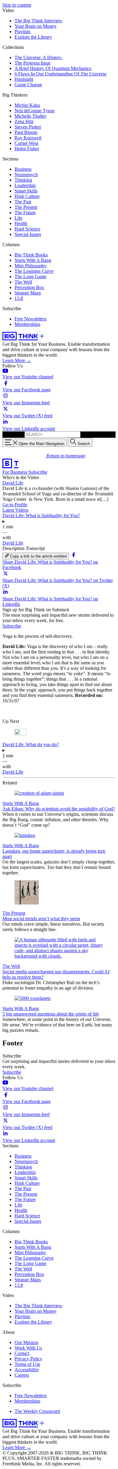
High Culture (27, 196)
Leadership (25, 185)
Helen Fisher (27, 148)
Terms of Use (27, 1364)
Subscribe (37, 472)
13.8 (19, 298)
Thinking (23, 180)
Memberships (27, 324)
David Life (12, 482)
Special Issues (28, 234)
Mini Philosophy (30, 265)
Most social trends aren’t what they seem (41, 918)
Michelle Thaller (30, 116)
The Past (23, 201)
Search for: (12, 434)
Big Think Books (31, 254)
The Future (25, 212)
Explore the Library (33, 37)
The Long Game (30, 276)
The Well (23, 282)
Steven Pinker (28, 126)
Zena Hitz (24, 121)
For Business (15, 472)
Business (23, 169)
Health (21, 223)
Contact (22, 1353)
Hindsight (24, 79)
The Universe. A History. (38, 57)
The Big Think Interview (38, 20)
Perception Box (29, 287)
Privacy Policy (28, 1358)
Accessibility (27, 1369)
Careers (22, 1375)
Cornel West (26, 143)
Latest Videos (15, 510)
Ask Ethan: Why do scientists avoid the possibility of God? (58, 808)
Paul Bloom (26, 132)
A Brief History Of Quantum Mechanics (53, 68)
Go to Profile (14, 504)
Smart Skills (26, 190)
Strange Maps (28, 292)
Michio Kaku (27, 105)
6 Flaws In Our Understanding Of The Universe (61, 73)
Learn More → (16, 360)
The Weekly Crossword (37, 1411)
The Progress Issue (33, 62)
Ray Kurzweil (28, 137)
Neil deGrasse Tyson (34, 110)
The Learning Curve (34, 271)
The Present (26, 207)
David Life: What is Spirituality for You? (41, 515)
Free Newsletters (31, 318)
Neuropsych (26, 174)
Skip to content (16, 5)
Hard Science (27, 228)
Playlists (22, 31)
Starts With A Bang (33, 260)
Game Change (28, 84)
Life (18, 218)
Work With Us (28, 1347)
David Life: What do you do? (30, 744)
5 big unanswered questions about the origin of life (50, 1013)
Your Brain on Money (36, 26)
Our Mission (26, 1342)
